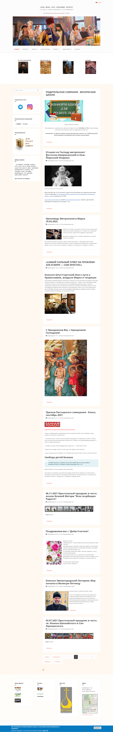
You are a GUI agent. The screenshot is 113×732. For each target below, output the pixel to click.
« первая (46, 657)
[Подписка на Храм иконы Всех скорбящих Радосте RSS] (71, 669)
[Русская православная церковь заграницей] (71, 67)
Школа (33, 49)
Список (18, 123)
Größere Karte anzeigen (87, 714)
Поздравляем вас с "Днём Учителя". (67, 531)
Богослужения (45, 49)
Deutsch (99, 2)
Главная (16, 49)
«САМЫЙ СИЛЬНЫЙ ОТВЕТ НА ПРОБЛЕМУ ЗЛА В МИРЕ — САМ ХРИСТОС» (70, 263)
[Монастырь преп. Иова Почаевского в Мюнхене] (23, 700)
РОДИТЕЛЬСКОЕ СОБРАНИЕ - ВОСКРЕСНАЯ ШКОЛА (71, 93)
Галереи (54, 49)
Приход (24, 49)
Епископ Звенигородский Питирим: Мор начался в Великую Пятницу (71, 582)
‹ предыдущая (56, 657)
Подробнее (49, 142)
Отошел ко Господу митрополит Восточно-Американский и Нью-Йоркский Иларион (65, 155)
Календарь (26, 123)
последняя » (57, 661)
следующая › (47, 661)
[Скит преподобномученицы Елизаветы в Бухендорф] (23, 695)
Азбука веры (65, 49)
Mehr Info (45, 730)
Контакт (77, 49)
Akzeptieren (97, 727)
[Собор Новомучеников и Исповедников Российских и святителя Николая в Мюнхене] (23, 689)
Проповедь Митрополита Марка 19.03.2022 (65, 220)
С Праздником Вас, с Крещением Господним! (66, 331)
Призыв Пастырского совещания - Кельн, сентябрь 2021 (71, 414)
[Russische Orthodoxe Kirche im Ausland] (45, 695)
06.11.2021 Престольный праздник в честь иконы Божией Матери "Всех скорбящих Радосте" (71, 496)
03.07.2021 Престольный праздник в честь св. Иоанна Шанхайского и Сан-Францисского (71, 623)
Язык (47, 514)
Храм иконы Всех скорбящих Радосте (56, 7)
